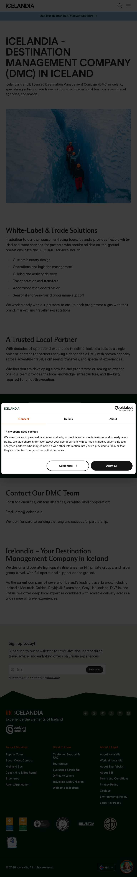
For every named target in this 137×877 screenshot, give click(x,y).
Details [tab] (68, 418)
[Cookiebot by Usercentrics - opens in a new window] (117, 408)
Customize (66, 465)
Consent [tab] (23, 418)
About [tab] (113, 418)
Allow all (111, 465)
